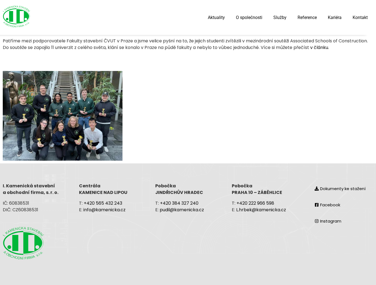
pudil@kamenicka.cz (182, 210)
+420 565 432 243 (103, 203)
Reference (307, 17)
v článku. (319, 47)
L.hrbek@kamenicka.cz (261, 210)
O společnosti (249, 17)
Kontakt (360, 17)
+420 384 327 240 (179, 203)
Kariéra (335, 17)
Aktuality (216, 17)
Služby (280, 17)
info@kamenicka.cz (105, 210)
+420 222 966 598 (255, 203)
